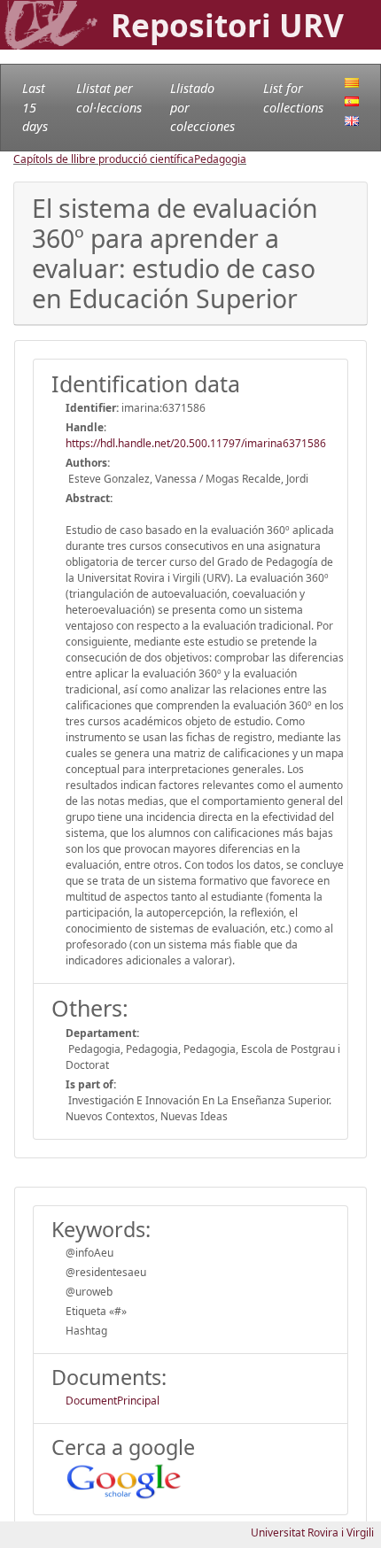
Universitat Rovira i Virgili (312, 1532)
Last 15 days (35, 107)
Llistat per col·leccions (109, 98)
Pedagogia (220, 158)
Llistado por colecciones (202, 107)
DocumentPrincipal (112, 1400)
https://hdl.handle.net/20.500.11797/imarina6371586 (196, 443)
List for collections (293, 98)
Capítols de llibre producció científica (103, 158)
